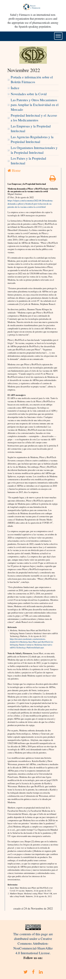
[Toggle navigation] (58, 36)
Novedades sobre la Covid (29, 94)
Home (16, 170)
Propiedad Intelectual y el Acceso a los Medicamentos (34, 117)
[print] (52, 179)
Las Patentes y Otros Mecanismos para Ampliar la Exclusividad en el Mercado (34, 105)
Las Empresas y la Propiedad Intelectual (31, 128)
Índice (15, 88)
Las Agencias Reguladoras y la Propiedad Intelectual (32, 139)
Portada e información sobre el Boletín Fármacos (32, 79)
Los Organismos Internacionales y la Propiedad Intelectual (34, 150)
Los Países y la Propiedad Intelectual (28, 160)
